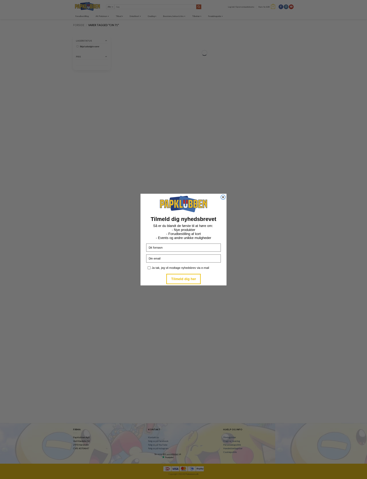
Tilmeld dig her (183, 279)
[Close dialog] (223, 197)
